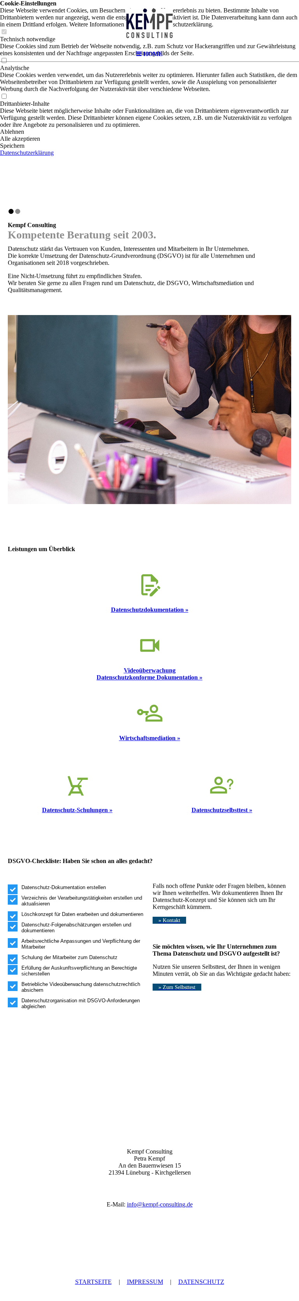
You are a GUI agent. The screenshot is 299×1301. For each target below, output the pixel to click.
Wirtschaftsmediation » (149, 738)
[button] (149, 131)
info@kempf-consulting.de (160, 1204)
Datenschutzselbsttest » (222, 810)
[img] (149, 23)
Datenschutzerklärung (27, 152)
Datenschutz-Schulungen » (77, 810)
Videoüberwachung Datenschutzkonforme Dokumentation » (149, 674)
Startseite (93, 1281)
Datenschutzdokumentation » (149, 609)
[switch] (4, 96)
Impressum (145, 1281)
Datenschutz (201, 1281)
